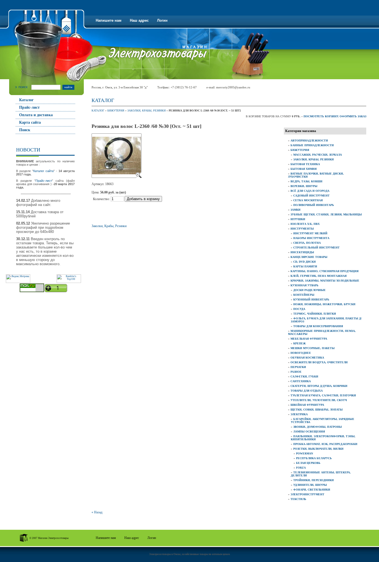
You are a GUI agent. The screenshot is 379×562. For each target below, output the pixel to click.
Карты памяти (305, 266)
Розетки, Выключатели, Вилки (318, 448)
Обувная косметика (307, 357)
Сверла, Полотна (307, 242)
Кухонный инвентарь (311, 299)
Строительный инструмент (316, 247)
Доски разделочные (309, 290)
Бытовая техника (305, 164)
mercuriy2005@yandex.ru (233, 87)
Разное (296, 371)
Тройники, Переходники (313, 480)
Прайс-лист (29, 107)
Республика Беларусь (314, 458)
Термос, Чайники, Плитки (314, 313)
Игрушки (297, 219)
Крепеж (299, 343)
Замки (295, 209)
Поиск (24, 130)
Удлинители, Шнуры (310, 484)
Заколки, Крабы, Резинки (146, 110)
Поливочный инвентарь (313, 205)
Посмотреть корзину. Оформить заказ (335, 116)
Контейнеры (303, 294)
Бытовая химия (303, 168)
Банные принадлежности (312, 145)
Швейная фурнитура (307, 404)
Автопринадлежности (309, 140)
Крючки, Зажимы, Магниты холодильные (324, 280)
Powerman (304, 453)
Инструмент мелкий (310, 233)
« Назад (97, 512)
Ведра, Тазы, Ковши (306, 181)
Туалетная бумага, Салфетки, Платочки (323, 395)
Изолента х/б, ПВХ (305, 223)
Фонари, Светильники (311, 489)
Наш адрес (139, 20)
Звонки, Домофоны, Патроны (317, 426)
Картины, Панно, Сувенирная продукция (324, 271)
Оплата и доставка (36, 115)
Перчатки (298, 367)
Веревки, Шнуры (303, 186)
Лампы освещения (309, 431)
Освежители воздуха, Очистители (319, 362)
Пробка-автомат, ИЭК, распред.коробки (325, 444)
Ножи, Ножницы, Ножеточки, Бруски (324, 304)
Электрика (299, 414)
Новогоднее (300, 352)
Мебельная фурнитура (308, 338)
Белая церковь (308, 462)
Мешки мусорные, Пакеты (312, 348)
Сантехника (300, 381)
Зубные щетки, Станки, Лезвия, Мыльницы (326, 214)
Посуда (299, 308)
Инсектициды (302, 252)
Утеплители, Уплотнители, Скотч (318, 400)
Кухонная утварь (304, 285)
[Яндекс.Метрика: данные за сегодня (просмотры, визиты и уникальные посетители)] (18, 278)
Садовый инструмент (311, 195)
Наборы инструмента (311, 238)
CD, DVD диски (304, 261)
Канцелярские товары (308, 256)
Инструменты (302, 228)
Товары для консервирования (318, 326)
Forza (301, 467)
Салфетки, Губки (304, 376)
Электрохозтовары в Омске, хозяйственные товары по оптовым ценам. (189, 554)
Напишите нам (109, 20)
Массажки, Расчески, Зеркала (317, 154)
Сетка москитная (308, 200)
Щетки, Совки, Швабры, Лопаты (316, 409)
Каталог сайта (43, 171)
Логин (162, 20)
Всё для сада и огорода (309, 190)
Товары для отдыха (306, 390)
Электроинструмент (307, 494)
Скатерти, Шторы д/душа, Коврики (318, 385)
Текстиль (298, 499)
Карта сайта (30, 122)
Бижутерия (115, 110)
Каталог (26, 100)
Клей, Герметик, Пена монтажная (318, 275)
